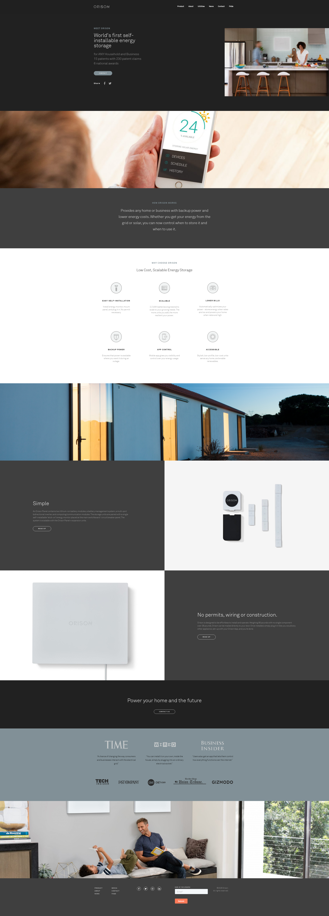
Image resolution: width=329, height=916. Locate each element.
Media (114, 888)
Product (180, 6)
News (211, 6)
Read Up (42, 528)
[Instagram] (152, 889)
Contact (221, 6)
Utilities (201, 6)
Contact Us (164, 711)
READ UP (206, 637)
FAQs (231, 6)
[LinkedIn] (159, 889)
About (190, 6)
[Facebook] (139, 889)
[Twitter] (146, 889)
